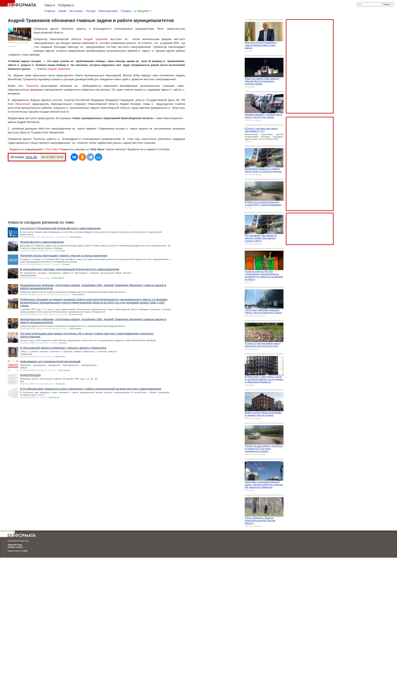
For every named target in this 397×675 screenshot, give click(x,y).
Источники (76, 11)
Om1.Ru (31, 157)
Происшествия (108, 11)
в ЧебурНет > (143, 11)
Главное (49, 11)
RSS (25, 551)
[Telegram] (90, 157)
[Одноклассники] (82, 157)
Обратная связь (15, 545)
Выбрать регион (15, 547)
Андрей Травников (96, 39)
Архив (62, 11)
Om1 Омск (52, 149)
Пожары (126, 11)
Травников (32, 85)
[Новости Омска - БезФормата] (18, 4)
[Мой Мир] (98, 157)
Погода (90, 11)
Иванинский (22, 103)
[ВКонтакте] (74, 157)
